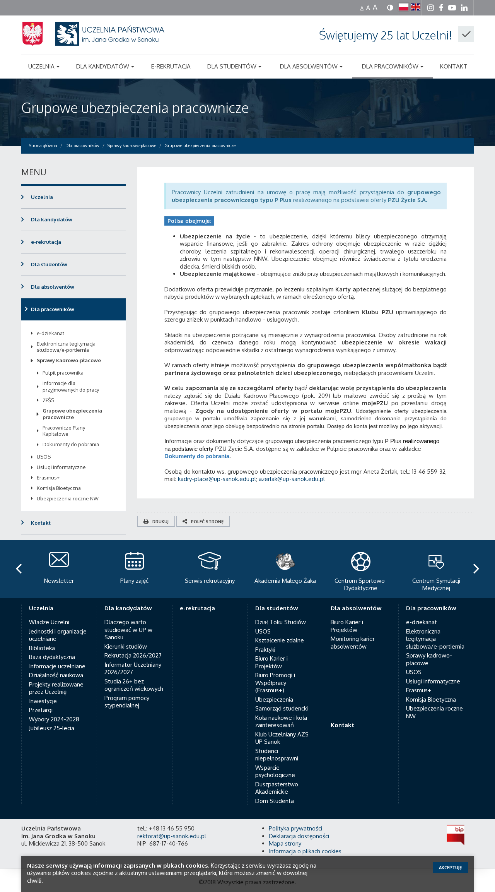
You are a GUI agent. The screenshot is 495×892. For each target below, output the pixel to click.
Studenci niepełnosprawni (276, 754)
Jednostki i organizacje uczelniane (58, 635)
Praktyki (265, 649)
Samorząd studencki (281, 708)
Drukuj (160, 521)
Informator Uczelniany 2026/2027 (132, 668)
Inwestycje (43, 701)
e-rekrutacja (46, 242)
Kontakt (41, 523)
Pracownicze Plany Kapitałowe (64, 431)
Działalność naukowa (56, 675)
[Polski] (403, 7)
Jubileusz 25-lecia (51, 728)
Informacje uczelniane (57, 666)
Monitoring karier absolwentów (353, 642)
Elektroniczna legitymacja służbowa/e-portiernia (66, 347)
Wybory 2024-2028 (54, 719)
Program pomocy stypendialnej (126, 701)
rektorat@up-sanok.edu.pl (171, 836)
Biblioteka (42, 648)
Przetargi (41, 710)
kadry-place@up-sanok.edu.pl (217, 479)
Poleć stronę (207, 521)
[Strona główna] (102, 43)
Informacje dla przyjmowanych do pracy (71, 386)
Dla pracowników (52, 309)
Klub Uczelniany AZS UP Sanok (282, 738)
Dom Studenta (274, 801)
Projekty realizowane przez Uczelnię (56, 688)
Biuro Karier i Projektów (271, 662)
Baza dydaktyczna (52, 657)
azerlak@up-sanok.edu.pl (292, 479)
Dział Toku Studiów (280, 622)
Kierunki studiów (125, 646)
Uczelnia (42, 197)
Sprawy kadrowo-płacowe (69, 360)
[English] (415, 7)
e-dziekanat (50, 333)
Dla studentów (49, 264)
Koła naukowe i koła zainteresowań (281, 721)
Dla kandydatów (51, 219)
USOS (44, 457)
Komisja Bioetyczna (59, 488)
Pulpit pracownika (63, 373)
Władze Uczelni (49, 622)
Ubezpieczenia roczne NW (68, 498)
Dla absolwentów (52, 287)
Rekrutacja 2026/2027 (133, 655)
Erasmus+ (48, 477)
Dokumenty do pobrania (196, 456)
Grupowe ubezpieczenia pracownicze (135, 107)
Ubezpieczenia (274, 699)
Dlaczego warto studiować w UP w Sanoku (128, 629)
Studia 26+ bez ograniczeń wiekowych (133, 685)
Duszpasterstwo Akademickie (276, 788)
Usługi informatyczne (61, 467)
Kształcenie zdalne (279, 640)
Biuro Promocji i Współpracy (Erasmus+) (275, 682)
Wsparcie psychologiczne (275, 771)
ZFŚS (48, 400)
